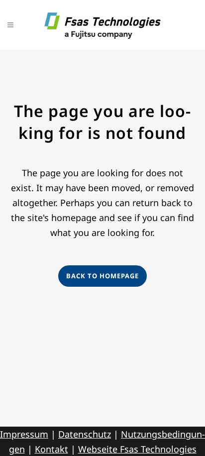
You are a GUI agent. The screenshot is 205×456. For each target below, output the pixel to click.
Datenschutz (84, 434)
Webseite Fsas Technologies (137, 449)
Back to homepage (102, 275)
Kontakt (51, 449)
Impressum (24, 434)
